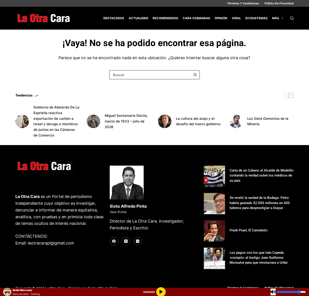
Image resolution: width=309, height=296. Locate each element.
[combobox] (150, 74)
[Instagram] (137, 241)
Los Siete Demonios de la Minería (267, 121)
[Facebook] (114, 241)
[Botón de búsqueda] (195, 74)
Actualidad (138, 18)
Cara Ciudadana (196, 18)
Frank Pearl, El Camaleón (248, 230)
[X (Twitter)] (125, 241)
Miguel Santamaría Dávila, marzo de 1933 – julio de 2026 (126, 121)
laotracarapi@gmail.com (51, 243)
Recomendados (165, 18)
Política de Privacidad (279, 3)
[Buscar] (292, 18)
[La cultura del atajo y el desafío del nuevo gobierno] (164, 121)
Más (275, 18)
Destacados (113, 18)
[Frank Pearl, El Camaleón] (214, 231)
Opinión (221, 18)
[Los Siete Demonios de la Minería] (236, 121)
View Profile (118, 212)
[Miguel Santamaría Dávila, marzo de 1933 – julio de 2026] (93, 121)
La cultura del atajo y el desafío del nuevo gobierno (198, 121)
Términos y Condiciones (243, 3)
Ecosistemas (256, 18)
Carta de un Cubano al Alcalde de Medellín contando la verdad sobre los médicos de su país (261, 175)
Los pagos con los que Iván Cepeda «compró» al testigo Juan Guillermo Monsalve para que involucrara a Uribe (259, 258)
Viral (236, 18)
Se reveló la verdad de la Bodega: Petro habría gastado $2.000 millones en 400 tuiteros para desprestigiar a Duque (260, 203)
